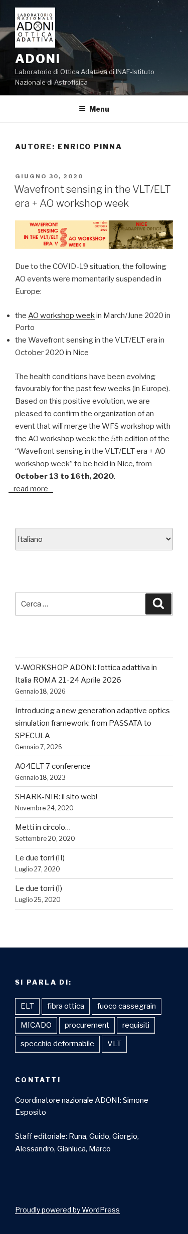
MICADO (36, 1025)
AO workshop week (61, 315)
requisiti (135, 1025)
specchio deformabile (57, 1043)
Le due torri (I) (38, 888)
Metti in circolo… (43, 827)
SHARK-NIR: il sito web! (56, 796)
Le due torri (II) (40, 857)
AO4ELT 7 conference (53, 766)
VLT (114, 1043)
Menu (99, 109)
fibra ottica (65, 1006)
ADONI (38, 59)
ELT (27, 1006)
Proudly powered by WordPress (67, 1209)
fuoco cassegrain (126, 1006)
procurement (87, 1025)
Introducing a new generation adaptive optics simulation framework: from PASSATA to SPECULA (92, 723)
